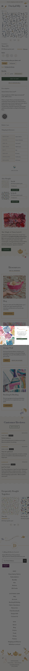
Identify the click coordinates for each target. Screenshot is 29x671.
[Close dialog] (28, 326)
